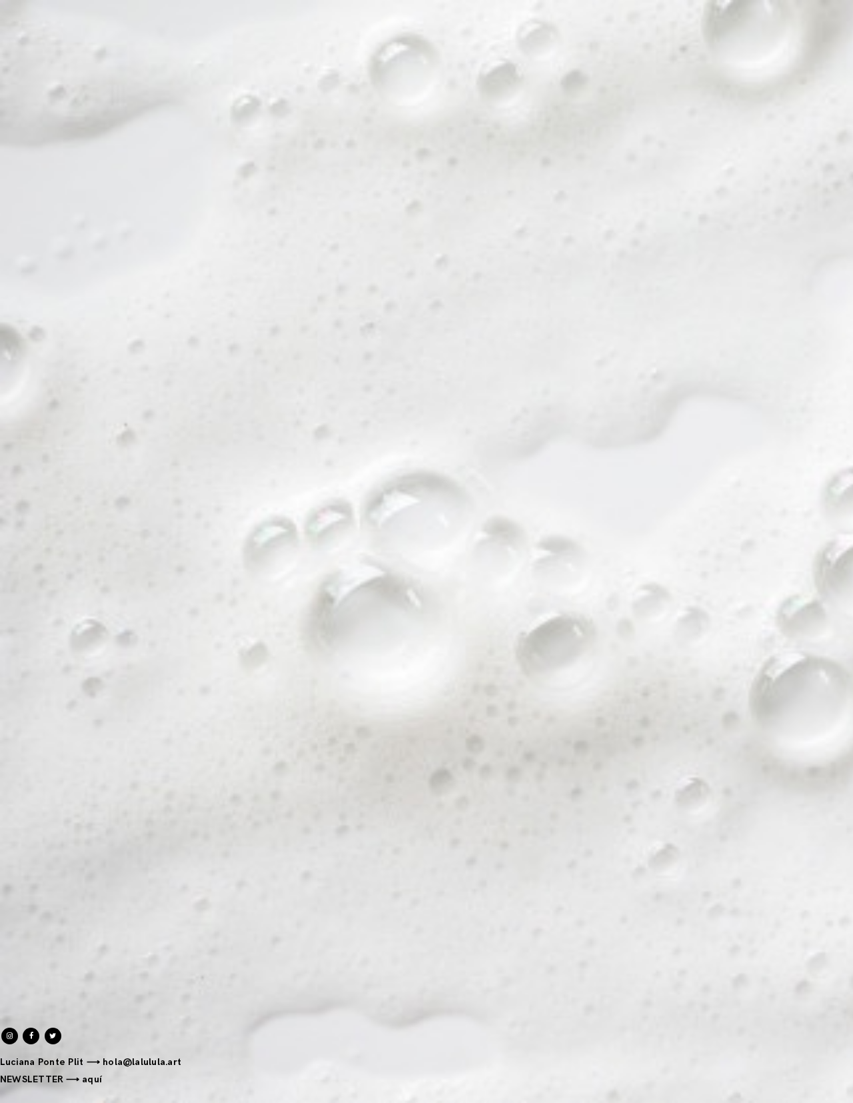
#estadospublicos (767, 210)
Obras (55, 7)
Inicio (12, 7)
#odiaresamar (775, 310)
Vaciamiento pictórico (117, 791)
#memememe (775, 290)
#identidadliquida (766, 230)
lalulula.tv (408, 703)
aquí (92, 1079)
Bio (93, 7)
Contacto (140, 7)
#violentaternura (767, 370)
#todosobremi (775, 350)
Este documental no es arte (455, 404)
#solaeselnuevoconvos (755, 330)
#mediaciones (775, 270)
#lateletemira (775, 250)
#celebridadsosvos (764, 154)
